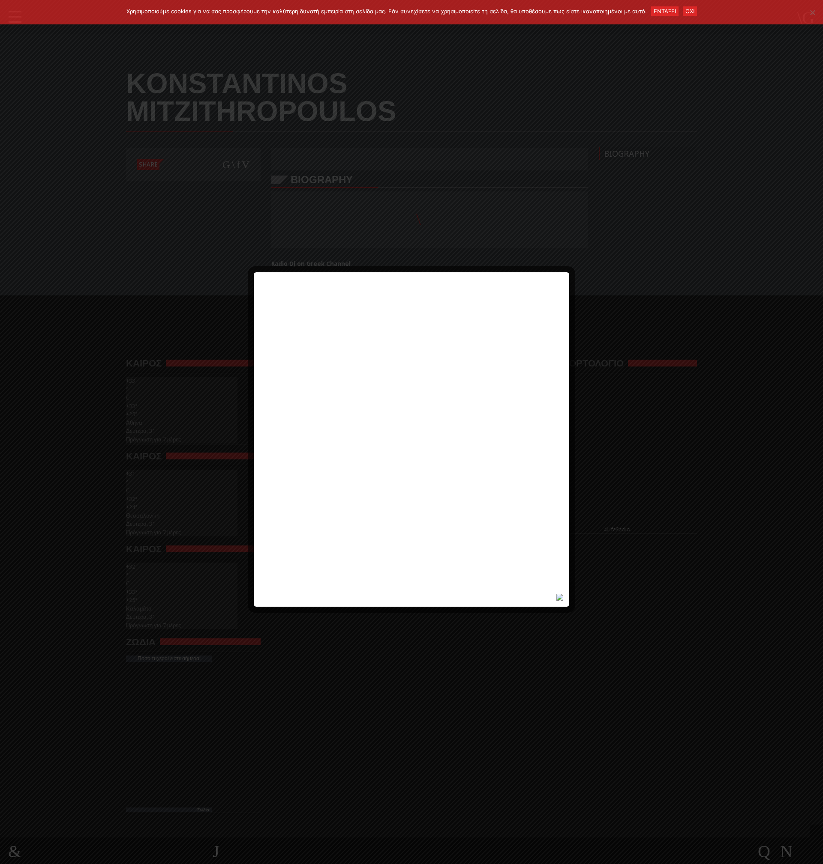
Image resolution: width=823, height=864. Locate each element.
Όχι (689, 11)
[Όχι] (812, 12)
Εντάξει (665, 11)
